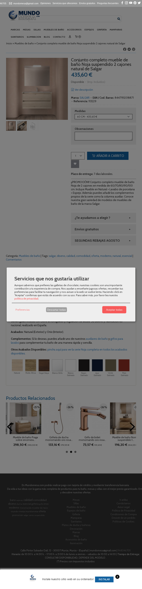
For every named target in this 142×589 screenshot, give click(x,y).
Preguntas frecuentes (108, 3)
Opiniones (45, 3)
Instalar (104, 579)
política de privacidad (26, 298)
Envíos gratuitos (87, 3)
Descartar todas (56, 309)
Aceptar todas (114, 309)
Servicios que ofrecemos (65, 3)
